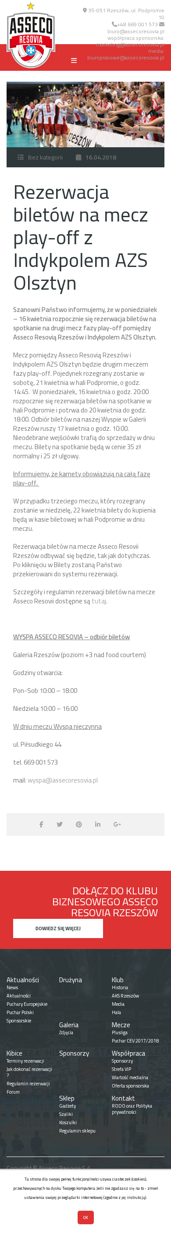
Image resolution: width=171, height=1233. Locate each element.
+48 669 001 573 (137, 24)
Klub (118, 979)
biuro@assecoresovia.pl (135, 31)
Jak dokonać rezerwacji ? (29, 1072)
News (12, 987)
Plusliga (120, 1032)
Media (118, 1004)
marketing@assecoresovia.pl (130, 44)
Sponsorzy (74, 1053)
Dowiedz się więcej (58, 928)
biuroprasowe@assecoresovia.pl (125, 57)
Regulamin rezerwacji (28, 1084)
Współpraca (128, 1053)
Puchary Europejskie (27, 1004)
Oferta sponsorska (130, 1086)
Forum (13, 1092)
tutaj (99, 601)
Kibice (14, 1053)
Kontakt (123, 1098)
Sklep (67, 1098)
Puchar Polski (20, 1012)
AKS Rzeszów (125, 996)
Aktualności (23, 979)
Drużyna (70, 979)
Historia (120, 987)
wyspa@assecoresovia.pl (63, 780)
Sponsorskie (19, 1021)
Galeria (68, 1024)
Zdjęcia (66, 1032)
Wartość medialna (130, 1077)
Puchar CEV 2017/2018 (135, 1041)
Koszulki (68, 1122)
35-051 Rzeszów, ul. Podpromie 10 (125, 13)
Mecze (121, 1024)
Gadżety (67, 1106)
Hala (116, 1012)
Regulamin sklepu (77, 1131)
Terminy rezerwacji (25, 1061)
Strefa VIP (121, 1069)
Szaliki (66, 1114)
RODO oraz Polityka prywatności (132, 1109)
